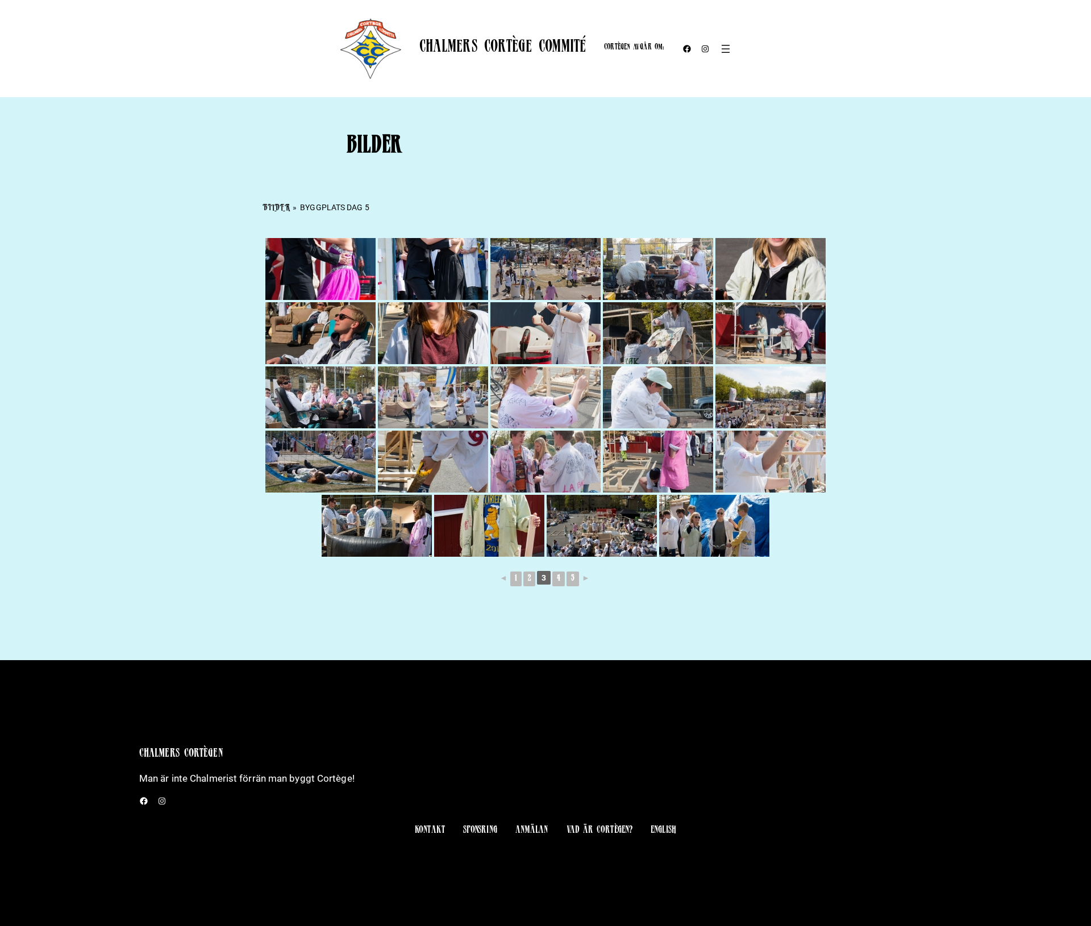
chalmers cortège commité (502, 48)
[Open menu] (725, 49)
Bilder (276, 208)
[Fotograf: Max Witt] (320, 269)
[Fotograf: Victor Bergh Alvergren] (545, 269)
